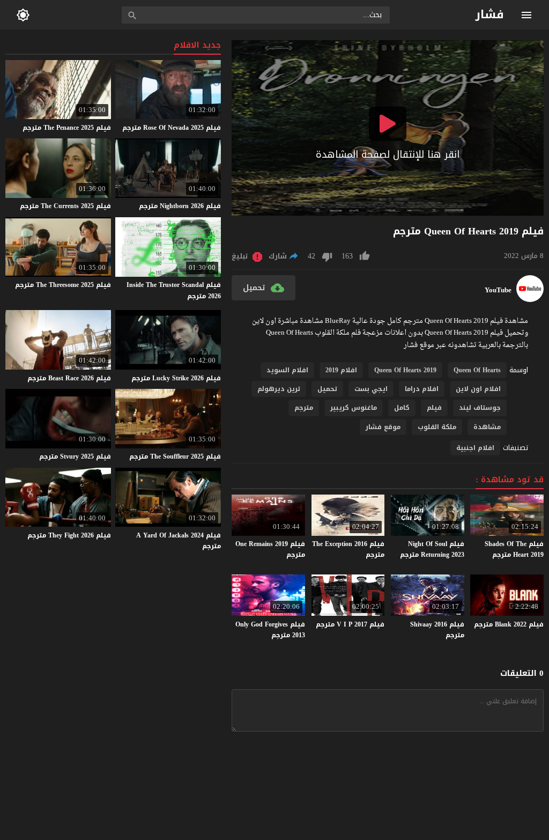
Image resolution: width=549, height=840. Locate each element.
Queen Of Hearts (477, 370)
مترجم (303, 408)
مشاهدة (487, 427)
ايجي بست (371, 389)
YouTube (498, 290)
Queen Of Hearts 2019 (405, 370)
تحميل (327, 389)
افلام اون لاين (478, 389)
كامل (402, 408)
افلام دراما (422, 389)
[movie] (530, 299)
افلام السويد (287, 370)
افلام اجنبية (475, 448)
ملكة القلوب (437, 427)
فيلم (434, 408)
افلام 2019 (341, 370)
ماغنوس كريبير (353, 408)
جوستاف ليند (480, 408)
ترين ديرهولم (278, 389)
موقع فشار (383, 427)
